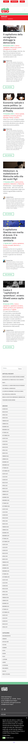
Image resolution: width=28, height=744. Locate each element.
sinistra (5, 247)
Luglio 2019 (4, 547)
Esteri (3, 650)
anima (21, 182)
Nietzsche (21, 184)
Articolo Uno (5, 641)
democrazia (13, 47)
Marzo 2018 (5, 594)
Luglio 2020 (5, 512)
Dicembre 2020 (5, 497)
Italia (3, 656)
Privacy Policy (15, 733)
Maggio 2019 (5, 553)
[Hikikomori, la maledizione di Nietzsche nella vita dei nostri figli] (14, 165)
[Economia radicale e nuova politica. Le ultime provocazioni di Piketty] (14, 97)
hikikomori (13, 184)
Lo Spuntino (5, 665)
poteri (19, 47)
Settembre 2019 (5, 541)
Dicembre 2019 (5, 532)
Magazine (3, 714)
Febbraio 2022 (5, 456)
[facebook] (12, 4)
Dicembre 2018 (5, 568)
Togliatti (13, 309)
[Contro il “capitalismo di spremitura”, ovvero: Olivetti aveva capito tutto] (14, 285)
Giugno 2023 (5, 409)
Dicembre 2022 (5, 426)
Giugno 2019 (5, 550)
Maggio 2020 (5, 518)
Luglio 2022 (4, 441)
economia (13, 116)
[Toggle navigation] (24, 10)
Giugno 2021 (5, 479)
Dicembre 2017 (5, 603)
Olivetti (5, 308)
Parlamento (5, 668)
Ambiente (4, 638)
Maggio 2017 (5, 624)
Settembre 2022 (5, 435)
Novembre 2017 (5, 606)
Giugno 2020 (5, 515)
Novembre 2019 (5, 535)
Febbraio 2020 (5, 526)
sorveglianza (7, 49)
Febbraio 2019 (5, 562)
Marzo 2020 (5, 523)
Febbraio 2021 (5, 491)
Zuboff (14, 49)
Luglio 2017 (4, 618)
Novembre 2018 (5, 571)
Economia (4, 647)
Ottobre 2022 (5, 432)
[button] (3, 738)
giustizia (19, 116)
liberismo (16, 245)
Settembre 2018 (5, 577)
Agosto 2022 (5, 438)
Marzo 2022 (5, 453)
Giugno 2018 (5, 585)
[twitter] (16, 4)
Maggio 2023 (5, 412)
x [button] (26, 717)
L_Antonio (4, 659)
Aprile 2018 (5, 591)
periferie (10, 308)
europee (10, 245)
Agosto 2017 (5, 615)
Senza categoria (6, 674)
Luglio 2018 (4, 582)
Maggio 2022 (5, 447)
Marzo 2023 (5, 417)
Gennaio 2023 (5, 423)
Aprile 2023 (5, 414)
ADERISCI (6, 1)
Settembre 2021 (5, 470)
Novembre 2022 (5, 429)
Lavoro (4, 662)
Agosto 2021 (5, 473)
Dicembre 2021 (5, 462)
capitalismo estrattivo (16, 306)
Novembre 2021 (5, 465)
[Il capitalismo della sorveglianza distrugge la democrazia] (14, 29)
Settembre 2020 (6, 506)
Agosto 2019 (5, 544)
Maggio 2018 (5, 588)
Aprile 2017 (4, 627)
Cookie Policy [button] (6, 735)
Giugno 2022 (5, 444)
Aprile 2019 (4, 556)
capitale (22, 114)
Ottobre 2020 (5, 503)
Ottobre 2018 (5, 574)
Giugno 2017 (5, 621)
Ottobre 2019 (5, 538)
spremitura (6, 309)
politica (17, 117)
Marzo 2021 (5, 488)
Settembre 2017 (5, 612)
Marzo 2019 (5, 559)
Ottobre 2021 (5, 467)
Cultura (17, 45)
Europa (5, 245)
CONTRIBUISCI (14, 1)
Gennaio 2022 (5, 459)
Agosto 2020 (5, 509)
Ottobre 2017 (5, 609)
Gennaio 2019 (5, 565)
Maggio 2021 (5, 482)
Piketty (11, 117)
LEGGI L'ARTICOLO (8, 87)
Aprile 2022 (5, 450)
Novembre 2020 (5, 500)
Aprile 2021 (4, 485)
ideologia (5, 117)
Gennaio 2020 (5, 529)
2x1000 (22, 1)
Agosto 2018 (5, 579)
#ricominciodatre (6, 635)
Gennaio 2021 (5, 494)
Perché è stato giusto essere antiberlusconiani (13, 376)
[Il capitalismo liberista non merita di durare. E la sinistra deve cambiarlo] (14, 224)
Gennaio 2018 (5, 600)
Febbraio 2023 (5, 420)
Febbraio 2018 (5, 597)
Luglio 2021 (4, 476)
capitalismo (6, 47)
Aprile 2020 (5, 521)
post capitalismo (18, 308)
